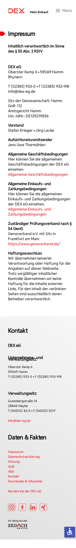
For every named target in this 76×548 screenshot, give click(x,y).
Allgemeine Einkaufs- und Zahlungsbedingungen (29, 212)
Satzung (14, 461)
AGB (11, 467)
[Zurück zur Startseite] (28, 10)
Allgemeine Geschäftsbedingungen (38, 174)
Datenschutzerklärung (24, 457)
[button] (64, 10)
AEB (11, 471)
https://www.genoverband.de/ (34, 243)
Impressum (15, 452)
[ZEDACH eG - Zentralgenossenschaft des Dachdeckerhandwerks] (17, 526)
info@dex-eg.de (21, 91)
